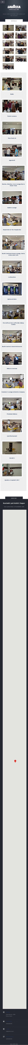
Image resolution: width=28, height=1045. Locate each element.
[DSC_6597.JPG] (21, 36)
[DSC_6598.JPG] (8, 43)
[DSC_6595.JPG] (8, 36)
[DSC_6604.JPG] (21, 51)
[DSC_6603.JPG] (8, 51)
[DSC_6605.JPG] (8, 59)
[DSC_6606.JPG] (21, 59)
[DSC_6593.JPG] (21, 28)
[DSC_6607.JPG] (8, 66)
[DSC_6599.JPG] (21, 43)
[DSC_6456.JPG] (8, 28)
